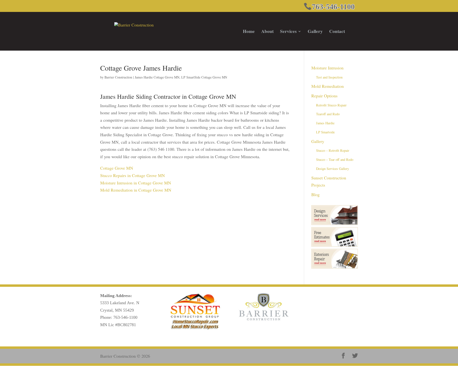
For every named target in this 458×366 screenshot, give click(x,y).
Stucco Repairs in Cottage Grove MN (132, 175)
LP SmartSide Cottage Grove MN (204, 77)
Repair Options (324, 96)
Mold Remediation (327, 86)
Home (249, 32)
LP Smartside (325, 132)
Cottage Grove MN (116, 168)
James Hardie (325, 123)
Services (288, 32)
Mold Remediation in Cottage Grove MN (135, 190)
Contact (337, 32)
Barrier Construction (118, 77)
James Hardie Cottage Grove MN (157, 77)
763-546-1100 (125, 317)
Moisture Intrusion (327, 68)
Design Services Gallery (332, 168)
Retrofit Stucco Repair (331, 105)
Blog (315, 194)
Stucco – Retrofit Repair (332, 150)
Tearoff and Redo (328, 114)
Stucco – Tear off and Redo (334, 159)
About (267, 32)
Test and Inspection (329, 77)
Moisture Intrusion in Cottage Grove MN (135, 183)
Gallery (315, 32)
